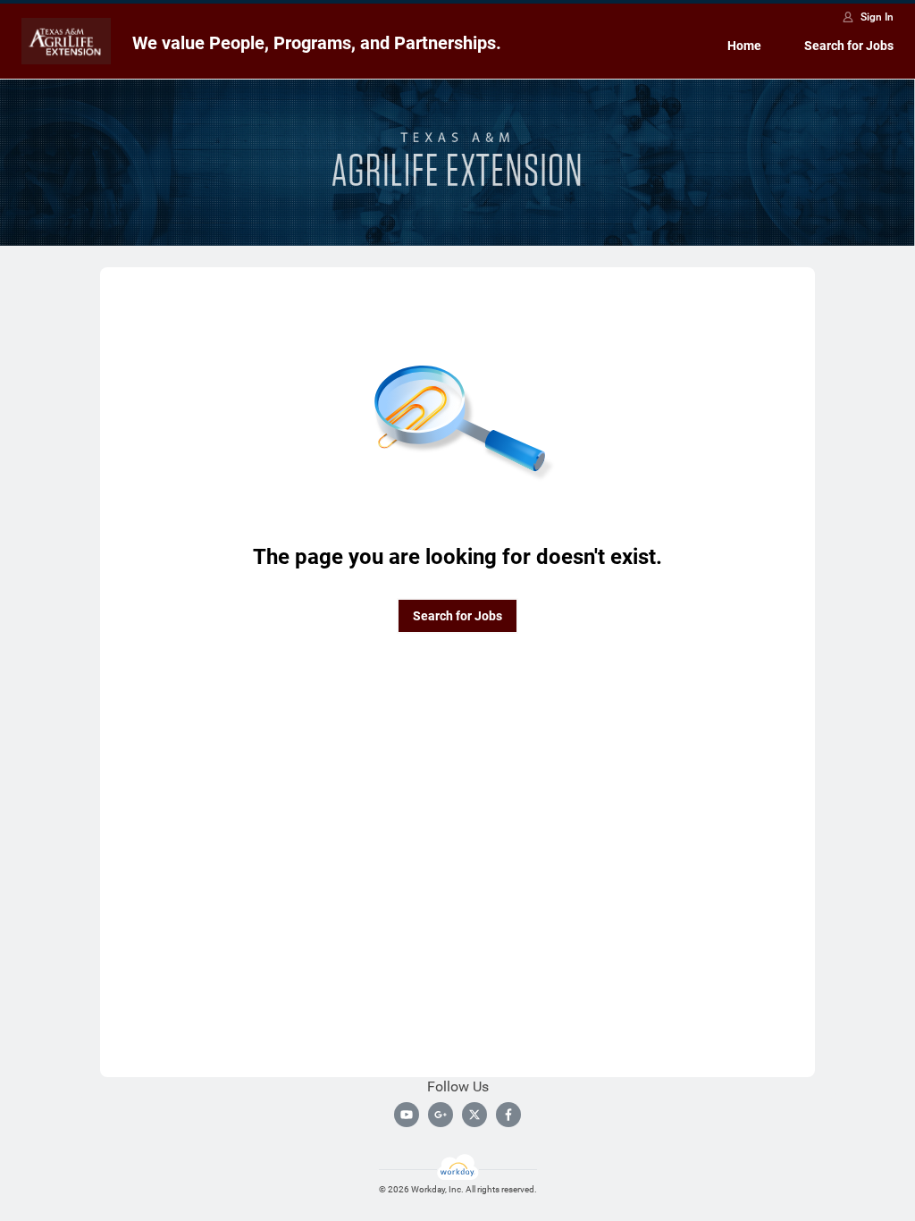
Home (744, 45)
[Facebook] (508, 1114)
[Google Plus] (440, 1114)
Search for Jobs (849, 45)
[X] (474, 1114)
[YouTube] (406, 1114)
